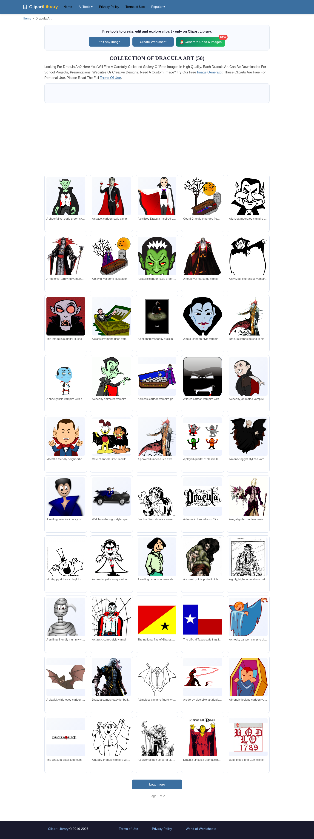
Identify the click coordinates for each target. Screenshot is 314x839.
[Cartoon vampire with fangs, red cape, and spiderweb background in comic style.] (111, 624)
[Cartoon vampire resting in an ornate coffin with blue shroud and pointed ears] (248, 696)
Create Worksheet (153, 42)
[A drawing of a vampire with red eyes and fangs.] (65, 316)
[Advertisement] (157, 139)
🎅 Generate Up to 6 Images (202, 40)
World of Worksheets (201, 829)
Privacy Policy (109, 6)
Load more (157, 784)
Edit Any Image (109, 42)
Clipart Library (58, 829)
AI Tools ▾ (86, 6)
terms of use (110, 78)
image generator (209, 72)
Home (67, 6)
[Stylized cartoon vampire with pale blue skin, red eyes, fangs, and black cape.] (202, 317)
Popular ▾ (158, 6)
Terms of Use (135, 6)
